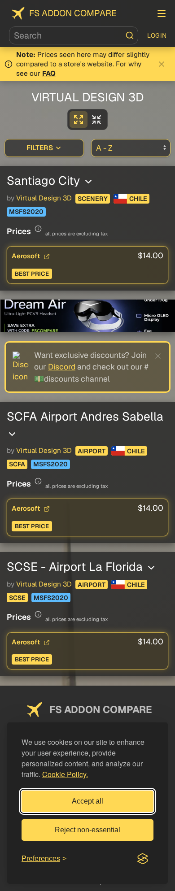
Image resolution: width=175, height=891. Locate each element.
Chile (138, 199)
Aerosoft (27, 256)
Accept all (87, 801)
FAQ (49, 73)
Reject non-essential (87, 830)
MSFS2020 (26, 212)
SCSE (17, 598)
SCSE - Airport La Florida (76, 566)
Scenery (93, 199)
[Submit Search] (129, 35)
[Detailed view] (79, 119)
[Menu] (162, 13)
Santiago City (45, 180)
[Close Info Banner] (161, 64)
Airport (91, 451)
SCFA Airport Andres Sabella (85, 416)
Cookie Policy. (65, 774)
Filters (39, 147)
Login (157, 35)
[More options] (88, 181)
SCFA (17, 464)
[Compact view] (96, 119)
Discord (61, 366)
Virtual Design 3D (44, 198)
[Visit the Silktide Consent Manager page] (142, 858)
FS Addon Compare (73, 13)
